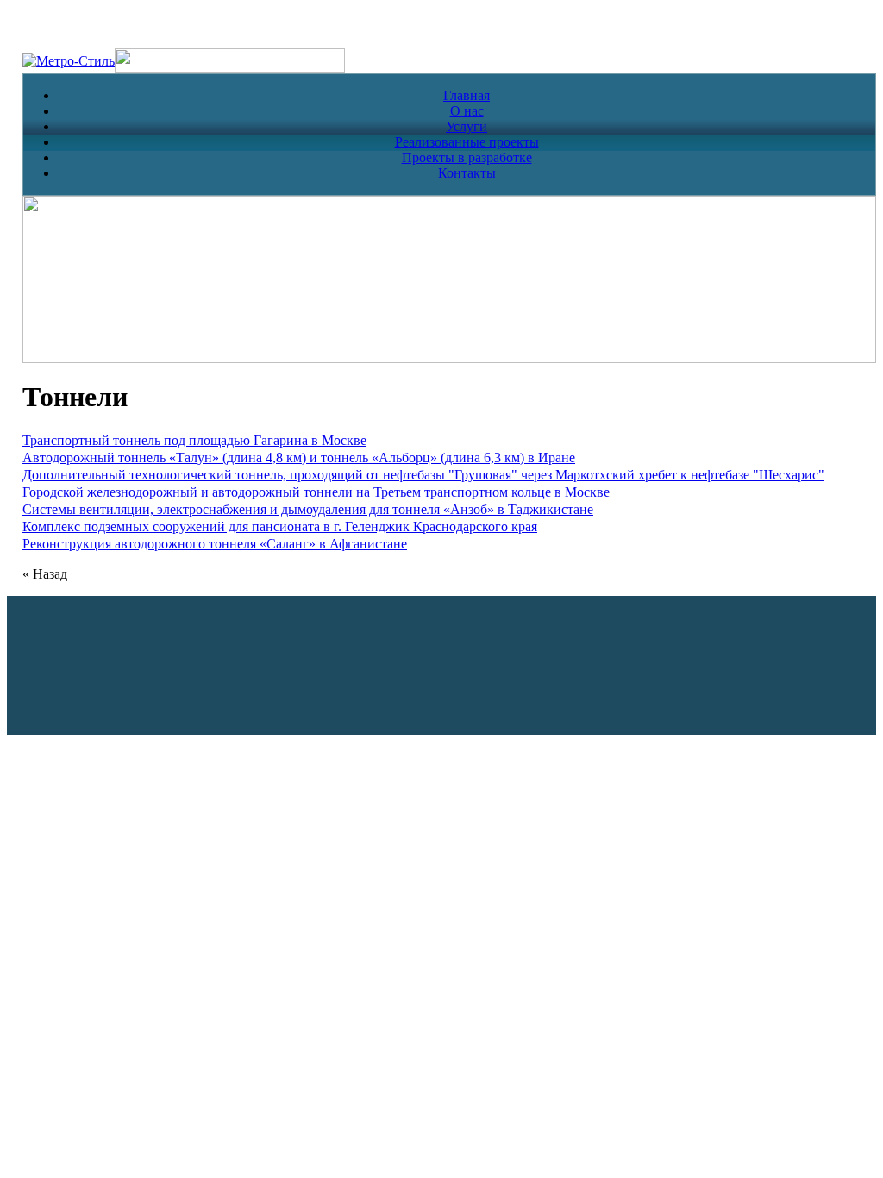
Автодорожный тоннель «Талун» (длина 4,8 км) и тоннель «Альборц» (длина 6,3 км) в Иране (298, 457)
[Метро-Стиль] (68, 60)
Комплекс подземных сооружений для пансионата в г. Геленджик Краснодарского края (279, 526)
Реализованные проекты (467, 142)
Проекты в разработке (467, 157)
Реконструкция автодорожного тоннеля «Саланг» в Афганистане (214, 543)
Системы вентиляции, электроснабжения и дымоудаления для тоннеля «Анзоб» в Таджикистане (307, 509)
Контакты (467, 173)
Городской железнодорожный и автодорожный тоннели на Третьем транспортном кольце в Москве (316, 492)
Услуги (466, 126)
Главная (466, 95)
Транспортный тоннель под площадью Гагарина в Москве (194, 440)
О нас (467, 110)
